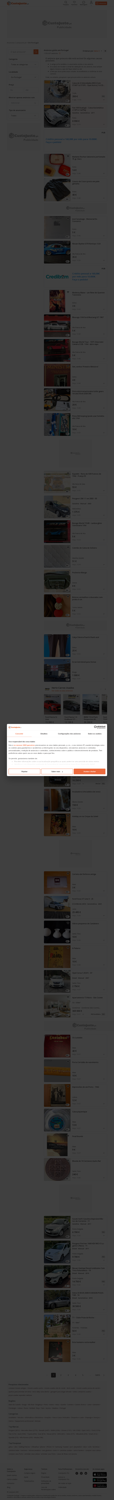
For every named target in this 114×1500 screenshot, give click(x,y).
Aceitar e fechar (89, 771)
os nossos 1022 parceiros (24, 745)
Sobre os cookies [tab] (95, 734)
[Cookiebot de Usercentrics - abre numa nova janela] (95, 727)
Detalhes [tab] (44, 734)
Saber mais (55, 771)
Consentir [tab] (19, 734)
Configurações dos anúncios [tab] (69, 734)
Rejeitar (24, 771)
